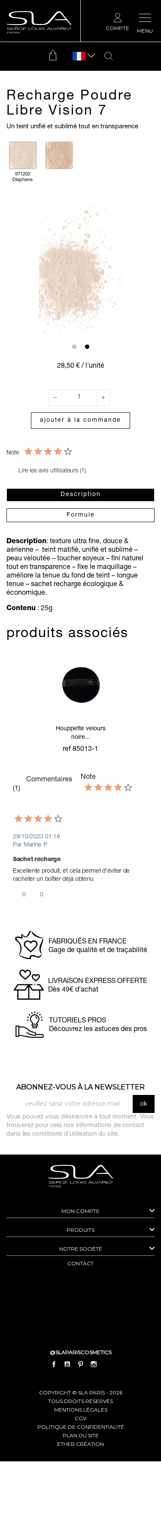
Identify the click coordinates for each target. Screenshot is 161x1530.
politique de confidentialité (80, 1427)
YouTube (67, 1364)
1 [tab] (74, 347)
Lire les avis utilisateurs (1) (51, 471)
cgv (80, 1418)
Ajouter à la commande (80, 420)
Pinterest (81, 1364)
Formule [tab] (81, 515)
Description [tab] (81, 495)
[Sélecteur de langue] (79, 56)
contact (80, 1263)
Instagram (94, 1364)
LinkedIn (107, 1364)
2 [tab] (87, 347)
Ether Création (80, 1444)
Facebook (54, 1364)
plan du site (81, 1435)
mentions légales (80, 1409)
